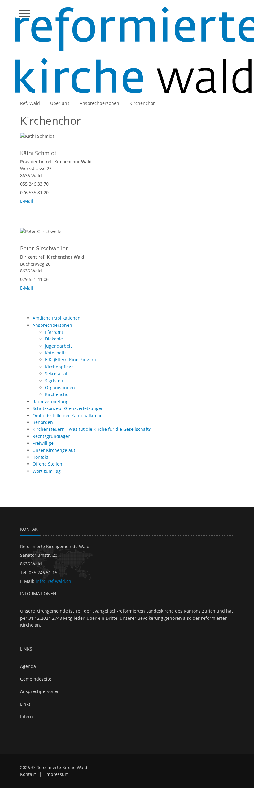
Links (25, 704)
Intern (26, 716)
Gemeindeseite (35, 679)
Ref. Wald (30, 103)
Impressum (57, 774)
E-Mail (26, 201)
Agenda (28, 666)
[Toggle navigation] (23, 12)
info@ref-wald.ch (53, 581)
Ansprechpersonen (99, 103)
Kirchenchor (142, 103)
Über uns (59, 103)
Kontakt (28, 774)
